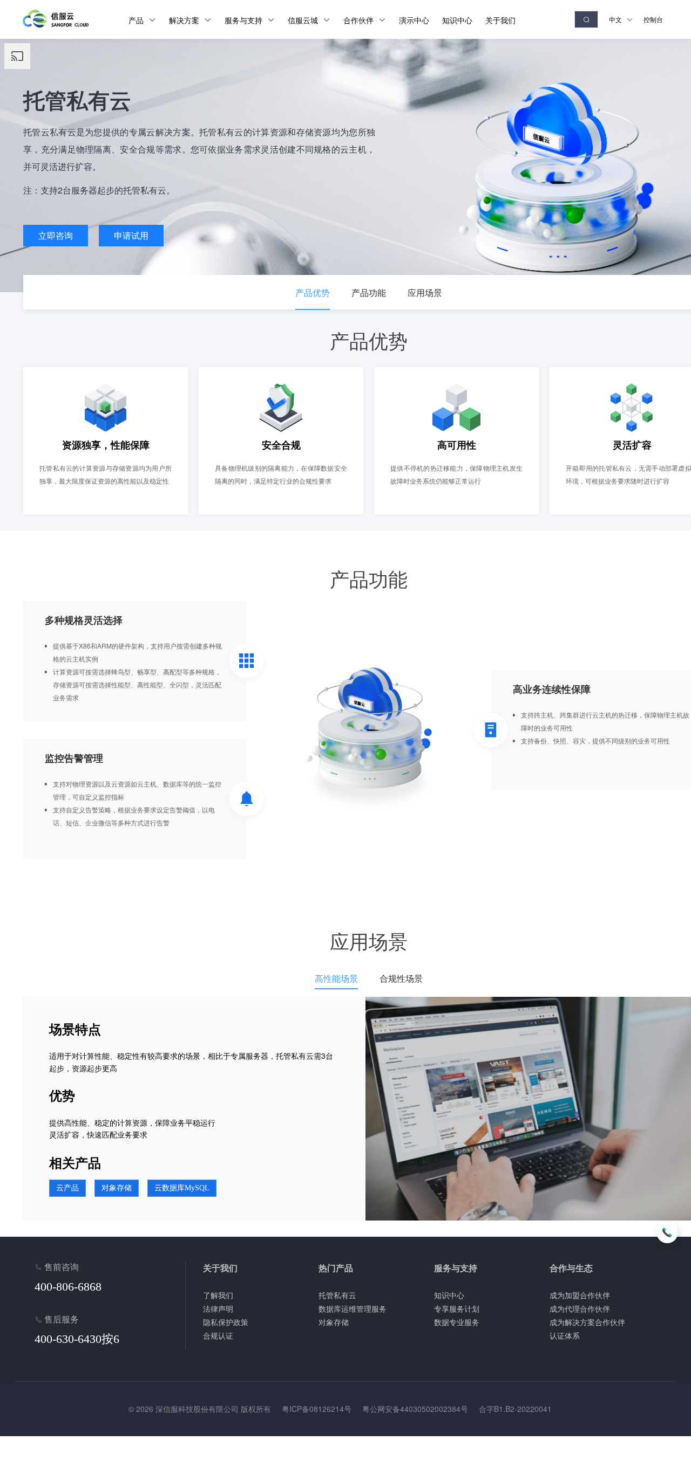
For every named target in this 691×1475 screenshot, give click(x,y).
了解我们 (218, 1295)
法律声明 (218, 1308)
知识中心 (449, 1295)
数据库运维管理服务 (353, 1308)
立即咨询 (55, 235)
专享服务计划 (456, 1308)
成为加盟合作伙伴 (580, 1295)
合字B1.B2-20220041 (515, 1408)
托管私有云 (337, 1295)
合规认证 (218, 1335)
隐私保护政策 (225, 1322)
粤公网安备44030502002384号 (415, 1408)
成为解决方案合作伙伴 (587, 1322)
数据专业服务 (456, 1322)
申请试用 (131, 235)
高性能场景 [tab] (336, 978)
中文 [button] (616, 19)
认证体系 (565, 1335)
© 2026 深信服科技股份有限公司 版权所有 (199, 1408)
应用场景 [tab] (425, 292)
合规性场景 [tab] (401, 978)
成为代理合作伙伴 (580, 1308)
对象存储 (334, 1322)
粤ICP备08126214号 (316, 1408)
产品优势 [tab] (312, 292)
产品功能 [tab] (368, 292)
